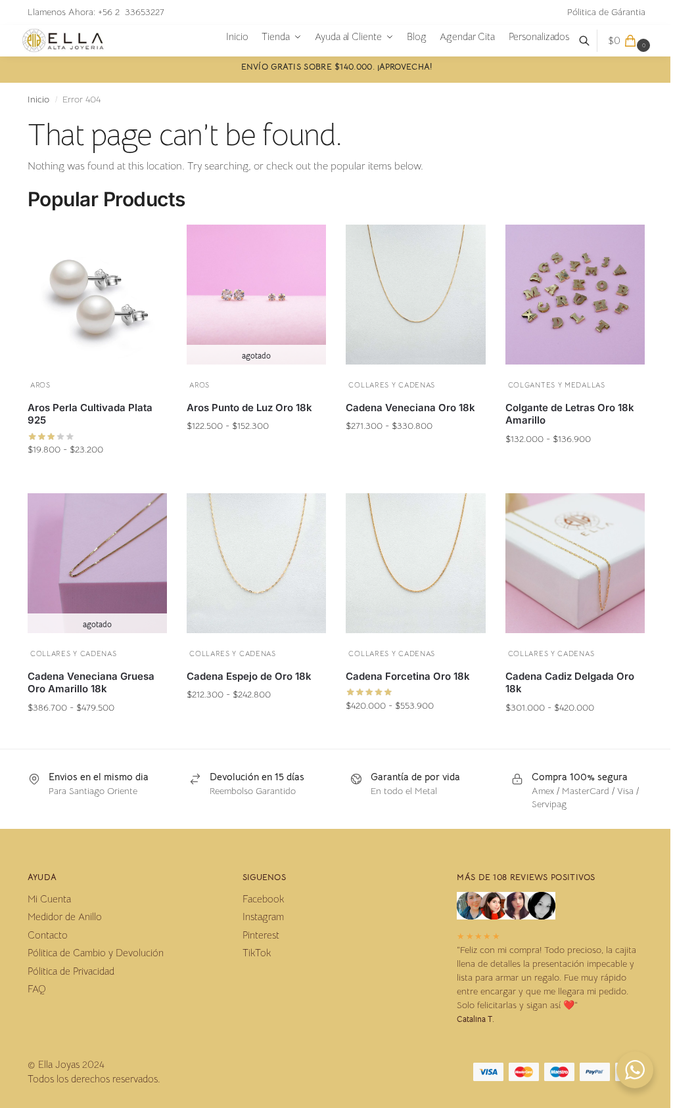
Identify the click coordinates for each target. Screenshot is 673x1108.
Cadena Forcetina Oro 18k (408, 676)
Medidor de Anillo (65, 916)
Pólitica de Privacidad (71, 971)
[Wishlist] (147, 242)
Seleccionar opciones (97, 475)
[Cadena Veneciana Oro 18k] (415, 294)
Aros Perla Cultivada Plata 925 (90, 414)
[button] (630, 40)
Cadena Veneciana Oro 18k (410, 407)
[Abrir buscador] (591, 40)
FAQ (37, 989)
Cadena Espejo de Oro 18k (249, 676)
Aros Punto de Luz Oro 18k (249, 407)
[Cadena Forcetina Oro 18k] (415, 563)
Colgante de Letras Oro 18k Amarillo (569, 414)
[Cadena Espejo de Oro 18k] (256, 563)
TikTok (257, 952)
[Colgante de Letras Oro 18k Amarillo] (575, 294)
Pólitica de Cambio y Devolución (96, 952)
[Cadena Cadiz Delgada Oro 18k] (575, 563)
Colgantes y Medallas (556, 384)
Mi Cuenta (49, 899)
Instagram (263, 916)
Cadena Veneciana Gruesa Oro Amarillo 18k (91, 683)
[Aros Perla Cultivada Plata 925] (97, 294)
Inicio (38, 99)
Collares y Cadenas (391, 384)
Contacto (48, 935)
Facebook (263, 899)
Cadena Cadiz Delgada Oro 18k (569, 683)
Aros (40, 384)
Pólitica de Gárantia (606, 12)
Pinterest (261, 935)
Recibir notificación (256, 451)
